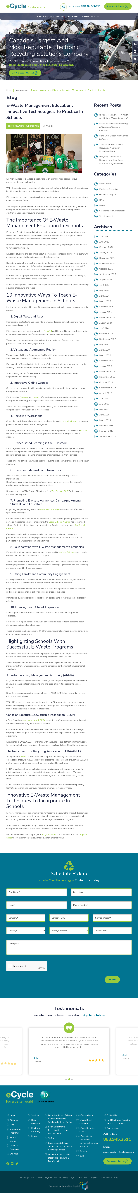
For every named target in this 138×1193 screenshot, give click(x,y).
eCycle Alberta (86, 1115)
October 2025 (106, 268)
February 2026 (106, 247)
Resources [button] (73, 16)
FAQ (12, 1124)
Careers (83, 1151)
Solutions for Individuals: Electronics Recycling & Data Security (59, 1158)
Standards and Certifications (112, 210)
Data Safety (105, 183)
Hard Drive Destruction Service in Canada (113, 137)
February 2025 (106, 306)
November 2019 (107, 376)
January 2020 (105, 366)
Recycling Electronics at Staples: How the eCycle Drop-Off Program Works (111, 160)
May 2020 (104, 344)
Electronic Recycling (108, 189)
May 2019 (104, 409)
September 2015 (107, 436)
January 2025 (105, 312)
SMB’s (51, 1138)
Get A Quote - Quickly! (23, 73)
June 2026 (104, 241)
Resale (34, 1136)
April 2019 (104, 414)
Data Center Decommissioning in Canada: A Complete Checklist (113, 127)
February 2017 (106, 431)
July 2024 (104, 328)
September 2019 (107, 387)
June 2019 (104, 403)
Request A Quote (116, 6)
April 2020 (104, 349)
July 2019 (104, 398)
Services (60, 16)
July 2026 (104, 236)
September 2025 (107, 274)
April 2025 (104, 295)
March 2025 (105, 301)
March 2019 (105, 420)
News (102, 205)
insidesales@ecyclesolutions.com (118, 1152)
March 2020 (105, 355)
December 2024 (107, 317)
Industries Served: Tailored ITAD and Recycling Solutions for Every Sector (60, 1118)
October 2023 (106, 333)
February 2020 (106, 360)
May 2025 (104, 290)
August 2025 (105, 279)
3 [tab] (72, 1079)
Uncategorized (21, 90)
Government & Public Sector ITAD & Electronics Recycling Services (60, 1146)
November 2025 (107, 263)
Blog (82, 1155)
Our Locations (113, 1128)
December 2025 (107, 258)
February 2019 (106, 425)
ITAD (101, 199)
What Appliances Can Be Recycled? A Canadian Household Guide (111, 148)
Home (39, 16)
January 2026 (105, 252)
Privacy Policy (112, 1178)
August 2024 (105, 322)
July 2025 (104, 285)
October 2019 (106, 382)
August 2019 (105, 393)
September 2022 (107, 339)
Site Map (14, 1153)
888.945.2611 (90, 6)
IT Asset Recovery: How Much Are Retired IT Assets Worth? (113, 116)
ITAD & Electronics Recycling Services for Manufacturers (58, 1130)
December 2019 (107, 371)
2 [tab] (69, 1079)
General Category (107, 194)
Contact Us (87, 16)
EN (98, 16)
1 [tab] (66, 1079)
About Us (47, 16)
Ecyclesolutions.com (78, 1178)
